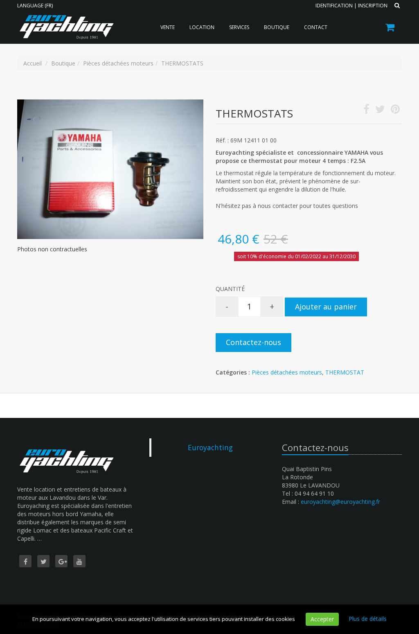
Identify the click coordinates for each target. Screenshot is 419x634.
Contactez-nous (253, 342)
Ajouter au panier (326, 306)
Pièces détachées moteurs (287, 372)
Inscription (372, 5)
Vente (167, 27)
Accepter (322, 619)
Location (201, 27)
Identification (334, 5)
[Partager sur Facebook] (366, 111)
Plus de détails (368, 619)
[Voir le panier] (390, 28)
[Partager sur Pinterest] (395, 111)
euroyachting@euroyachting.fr (340, 501)
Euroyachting (210, 447)
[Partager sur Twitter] (380, 111)
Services (239, 27)
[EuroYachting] (65, 21)
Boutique (276, 27)
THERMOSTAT (344, 372)
